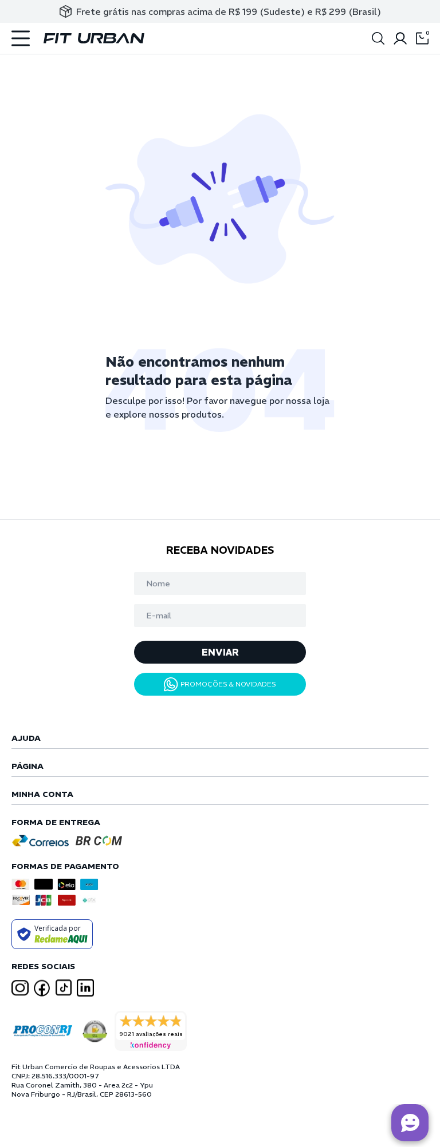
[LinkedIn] (85, 988)
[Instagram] (20, 988)
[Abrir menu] (20, 38)
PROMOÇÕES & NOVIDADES (228, 684)
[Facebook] (41, 988)
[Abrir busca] (378, 38)
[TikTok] (63, 988)
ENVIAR (220, 652)
